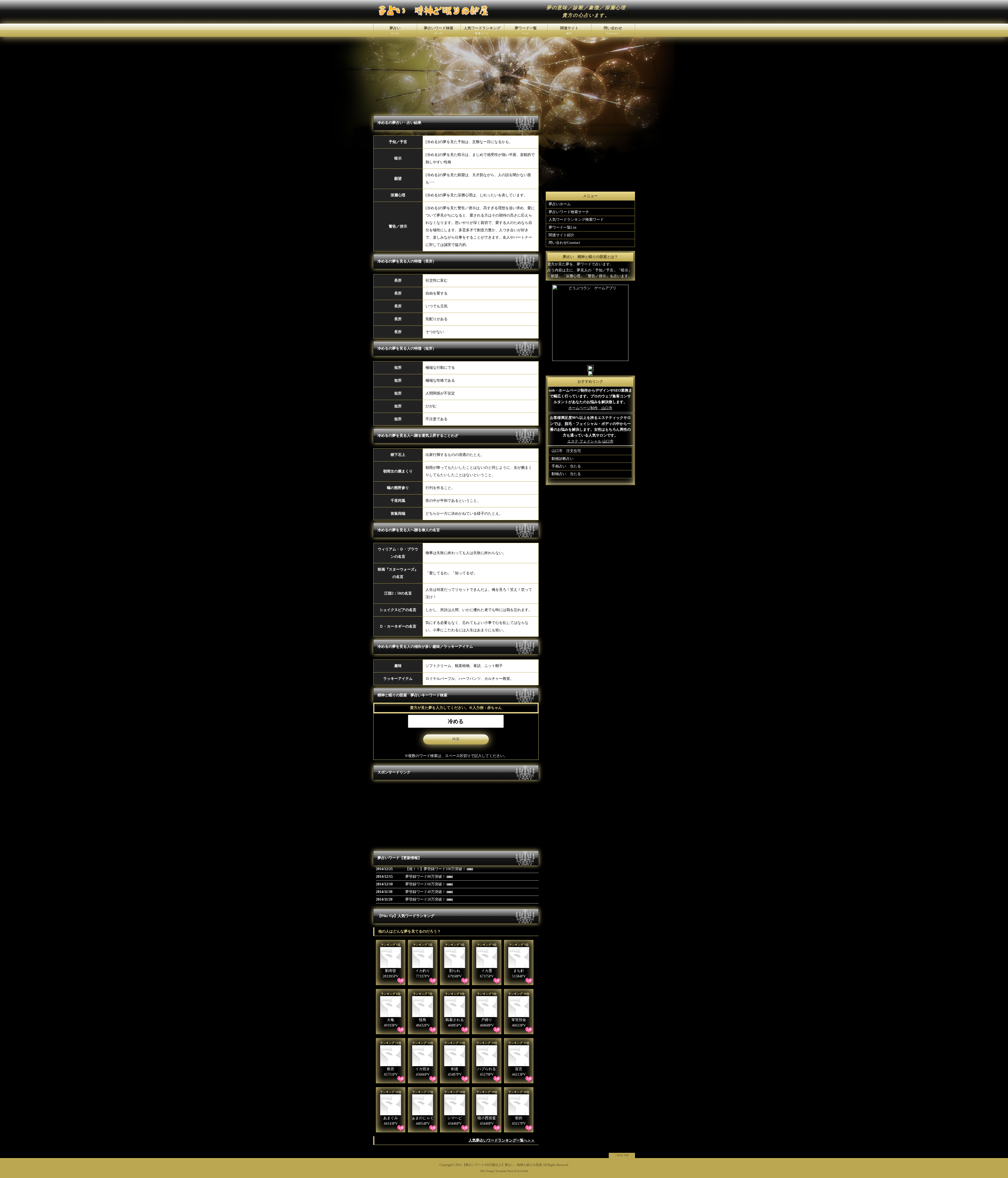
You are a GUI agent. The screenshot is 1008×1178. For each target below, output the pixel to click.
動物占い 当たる (566, 474)
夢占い (395, 30)
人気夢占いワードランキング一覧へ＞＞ (502, 1140)
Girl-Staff (522, 1170)
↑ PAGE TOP (622, 1155)
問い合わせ (613, 30)
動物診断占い (563, 459)
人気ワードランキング (482, 30)
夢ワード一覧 (526, 30)
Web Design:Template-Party (497, 1170)
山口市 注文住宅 (566, 451)
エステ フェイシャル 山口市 (590, 441)
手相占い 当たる (566, 466)
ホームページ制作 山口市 (590, 408)
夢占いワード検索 (438, 30)
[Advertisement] (416, 815)
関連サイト (569, 30)
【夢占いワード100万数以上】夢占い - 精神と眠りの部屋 (502, 1165)
